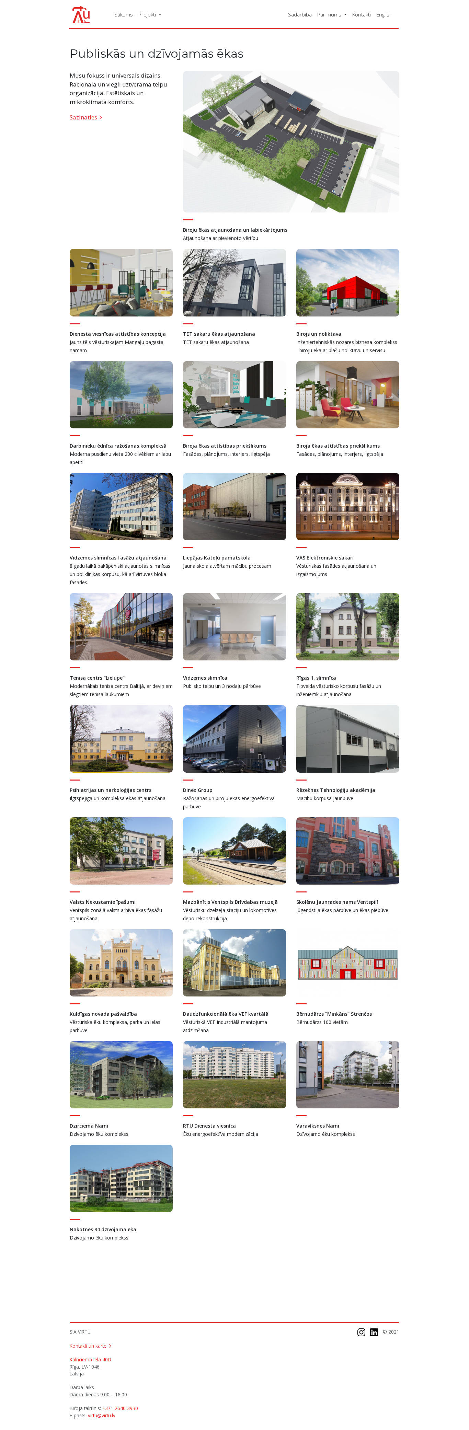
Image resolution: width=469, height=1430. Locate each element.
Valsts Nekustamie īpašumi (103, 902)
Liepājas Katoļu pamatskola (217, 557)
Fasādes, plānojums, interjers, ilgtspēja (226, 454)
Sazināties (83, 117)
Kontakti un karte (88, 1345)
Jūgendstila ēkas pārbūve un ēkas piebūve (342, 910)
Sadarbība (300, 14)
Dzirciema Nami (89, 1125)
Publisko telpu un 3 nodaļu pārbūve (222, 686)
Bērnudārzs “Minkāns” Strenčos (334, 1014)
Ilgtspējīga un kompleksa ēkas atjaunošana (117, 798)
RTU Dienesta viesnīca (209, 1125)
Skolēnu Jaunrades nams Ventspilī (337, 902)
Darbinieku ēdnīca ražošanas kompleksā (118, 445)
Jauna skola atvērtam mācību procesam (227, 566)
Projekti (147, 14)
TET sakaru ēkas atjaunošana (219, 334)
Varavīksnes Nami (317, 1125)
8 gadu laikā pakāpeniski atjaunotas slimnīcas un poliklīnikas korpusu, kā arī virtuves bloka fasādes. (120, 574)
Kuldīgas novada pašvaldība (103, 1014)
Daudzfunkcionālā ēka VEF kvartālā (225, 1014)
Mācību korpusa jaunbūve (324, 798)
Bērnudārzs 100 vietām (322, 1022)
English (384, 14)
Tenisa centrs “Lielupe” (97, 677)
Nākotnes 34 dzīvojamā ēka (103, 1229)
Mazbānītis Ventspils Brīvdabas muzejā (230, 902)
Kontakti (361, 14)
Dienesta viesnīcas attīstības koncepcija (118, 334)
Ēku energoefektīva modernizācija (220, 1134)
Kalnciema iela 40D (90, 1359)
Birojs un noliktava (318, 334)
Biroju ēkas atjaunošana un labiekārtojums (235, 230)
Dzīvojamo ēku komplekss (99, 1134)
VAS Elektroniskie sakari (325, 557)
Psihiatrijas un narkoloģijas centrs (110, 790)
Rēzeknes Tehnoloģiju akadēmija (335, 790)
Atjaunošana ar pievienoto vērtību (220, 238)
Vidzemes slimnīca (205, 677)
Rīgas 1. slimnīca (316, 677)
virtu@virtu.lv (101, 1415)
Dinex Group (198, 790)
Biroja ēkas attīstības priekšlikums (224, 445)
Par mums (330, 14)
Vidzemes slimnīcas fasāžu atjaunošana (118, 557)
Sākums (123, 14)
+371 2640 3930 (120, 1408)
